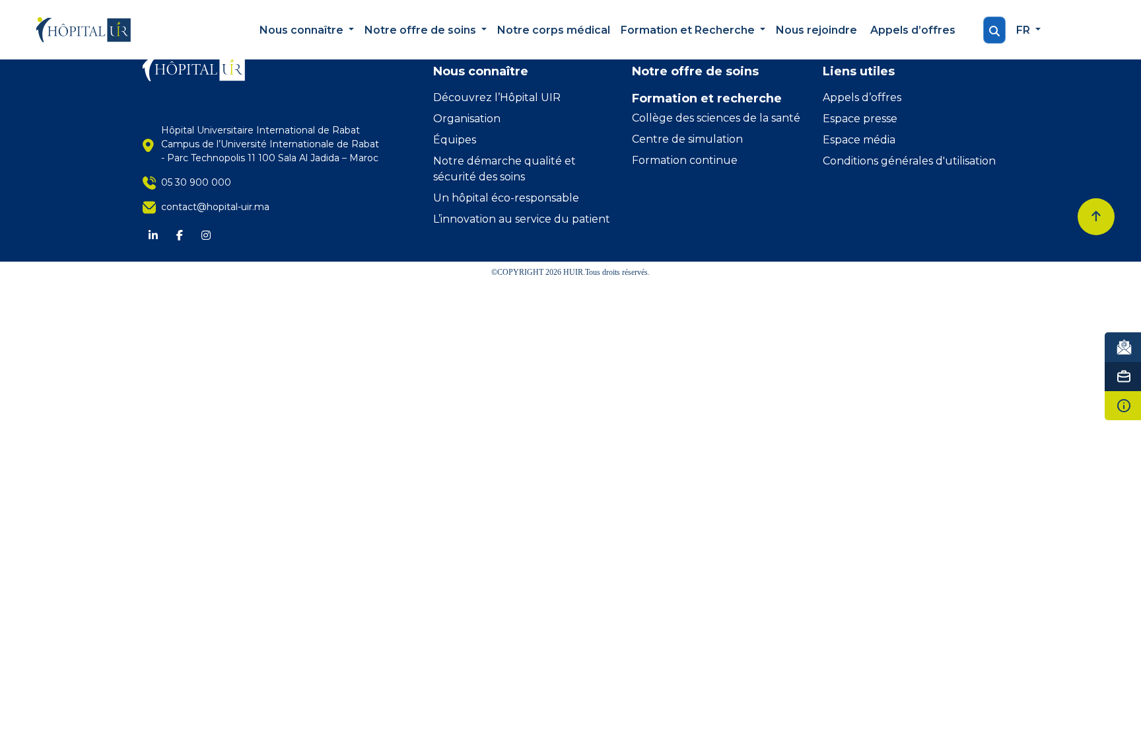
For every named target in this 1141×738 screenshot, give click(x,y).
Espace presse (860, 118)
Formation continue (685, 160)
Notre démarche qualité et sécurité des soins (504, 169)
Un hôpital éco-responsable (506, 198)
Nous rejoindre (816, 30)
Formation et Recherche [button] (689, 30)
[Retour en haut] (1096, 216)
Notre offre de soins (695, 71)
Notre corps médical (553, 30)
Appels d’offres (912, 30)
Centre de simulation (687, 139)
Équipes (454, 139)
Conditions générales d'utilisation (909, 161)
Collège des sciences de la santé (716, 118)
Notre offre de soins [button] (421, 30)
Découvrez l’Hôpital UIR (497, 97)
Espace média (859, 139)
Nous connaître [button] (302, 30)
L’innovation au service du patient (521, 219)
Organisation (467, 118)
